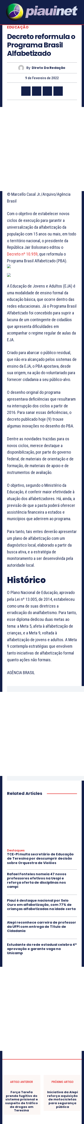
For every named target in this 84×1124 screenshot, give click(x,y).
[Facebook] (26, 91)
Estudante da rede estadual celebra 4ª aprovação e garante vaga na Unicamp (42, 948)
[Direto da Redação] (22, 68)
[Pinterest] (47, 91)
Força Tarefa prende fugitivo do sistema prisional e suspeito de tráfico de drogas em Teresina (21, 1101)
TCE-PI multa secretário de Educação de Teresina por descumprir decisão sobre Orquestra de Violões (40, 858)
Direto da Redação (48, 68)
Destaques (15, 850)
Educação (17, 27)
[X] (36, 91)
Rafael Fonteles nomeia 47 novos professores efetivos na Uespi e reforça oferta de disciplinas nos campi (36, 880)
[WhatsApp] (58, 91)
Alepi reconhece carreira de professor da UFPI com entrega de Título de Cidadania (41, 926)
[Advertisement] (42, 149)
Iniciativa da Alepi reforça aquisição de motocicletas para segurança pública (62, 1099)
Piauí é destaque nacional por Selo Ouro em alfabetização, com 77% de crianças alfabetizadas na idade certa (41, 904)
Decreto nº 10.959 (22, 254)
